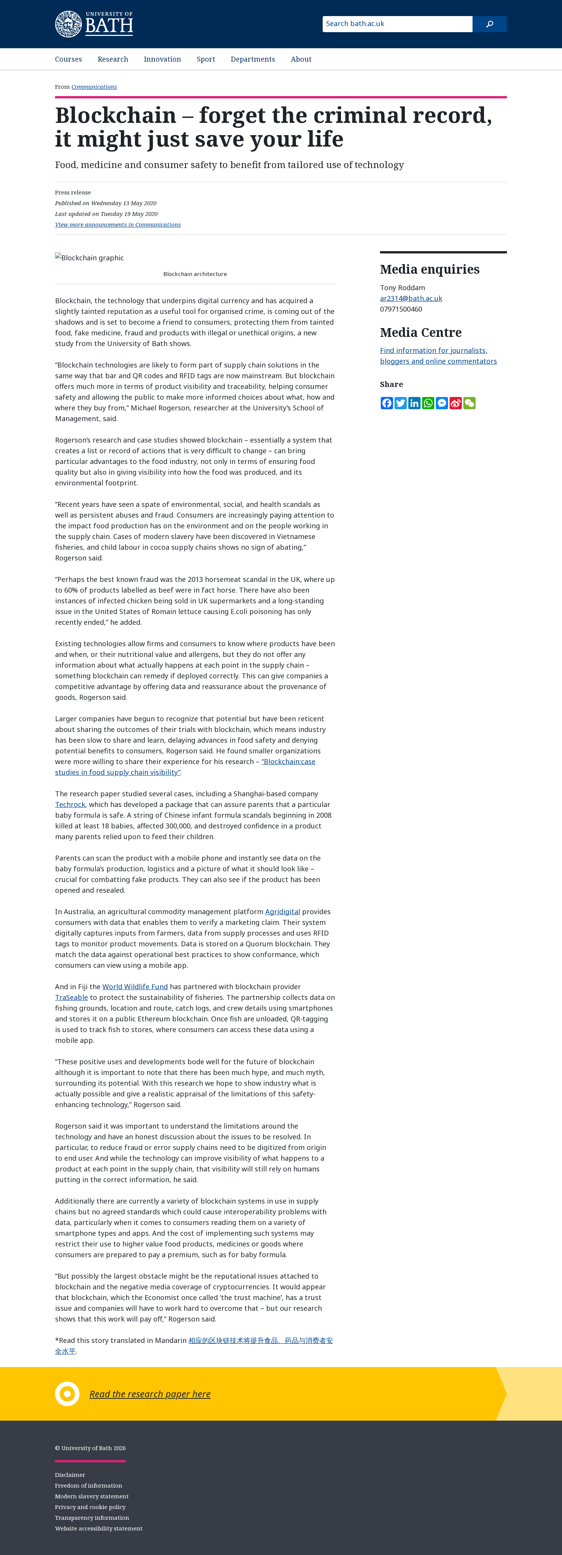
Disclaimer (70, 1474)
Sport (206, 59)
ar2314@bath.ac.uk (411, 298)
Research (113, 59)
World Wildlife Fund (135, 986)
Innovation (162, 59)
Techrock (70, 804)
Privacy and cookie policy (90, 1507)
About (301, 59)
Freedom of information (88, 1485)
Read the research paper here (150, 1393)
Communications (94, 86)
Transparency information (92, 1517)
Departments (253, 59)
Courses (68, 59)
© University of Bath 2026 (90, 1448)
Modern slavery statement (92, 1496)
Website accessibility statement (99, 1528)
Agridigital (282, 911)
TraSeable (71, 997)
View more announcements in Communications (118, 224)
